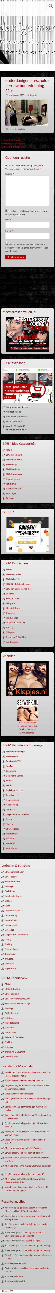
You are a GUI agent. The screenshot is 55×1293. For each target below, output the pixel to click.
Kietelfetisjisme (13, 608)
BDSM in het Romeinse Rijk (18, 589)
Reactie (9, 174)
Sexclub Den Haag (27, 729)
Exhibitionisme (12, 599)
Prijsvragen (11, 493)
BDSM (9, 450)
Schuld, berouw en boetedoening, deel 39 (24, 1081)
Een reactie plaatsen (16, 129)
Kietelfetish (20, 1281)
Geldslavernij (12, 795)
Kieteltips (19, 1277)
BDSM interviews (14, 460)
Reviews (10, 498)
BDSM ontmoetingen (15, 752)
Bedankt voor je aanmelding (37, 1246)
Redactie (33, 95)
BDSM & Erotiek (13, 574)
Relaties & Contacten (15, 623)
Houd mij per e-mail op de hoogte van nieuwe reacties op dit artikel (26, 213)
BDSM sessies (12, 756)
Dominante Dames (14, 776)
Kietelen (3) (20, 1263)
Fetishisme (11, 484)
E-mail (9, 231)
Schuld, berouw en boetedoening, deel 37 (24, 1153)
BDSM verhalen (13, 469)
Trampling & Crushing (16, 637)
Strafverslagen (12, 829)
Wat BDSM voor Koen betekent (19, 1094)
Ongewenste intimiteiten (17, 814)
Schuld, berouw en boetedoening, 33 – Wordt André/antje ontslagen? (13, 143)
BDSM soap (11, 465)
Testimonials (11, 834)
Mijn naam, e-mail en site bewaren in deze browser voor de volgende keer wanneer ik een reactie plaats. (26, 247)
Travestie (10, 839)
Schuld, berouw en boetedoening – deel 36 (24, 1174)
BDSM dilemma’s (14, 455)
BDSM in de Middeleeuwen (18, 584)
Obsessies (10, 613)
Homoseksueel (12, 800)
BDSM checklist (13, 579)
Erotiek (9, 781)
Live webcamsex (27, 733)
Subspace (10, 632)
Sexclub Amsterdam (27, 723)
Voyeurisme (11, 848)
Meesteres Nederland (27, 726)
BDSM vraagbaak (14, 474)
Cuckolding (11, 771)
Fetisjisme (10, 603)
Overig (9, 819)
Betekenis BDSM (13, 761)
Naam (9, 220)
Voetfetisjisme (12, 642)
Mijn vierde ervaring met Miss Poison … (23, 1148)
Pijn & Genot (12, 618)
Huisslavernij (12, 805)
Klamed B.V (7, 1291)
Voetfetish (10, 843)
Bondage (10, 594)
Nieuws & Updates (14, 489)
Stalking (9, 628)
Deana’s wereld (13, 479)
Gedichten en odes (14, 790)
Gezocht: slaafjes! (32, 1241)
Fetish (8, 785)
